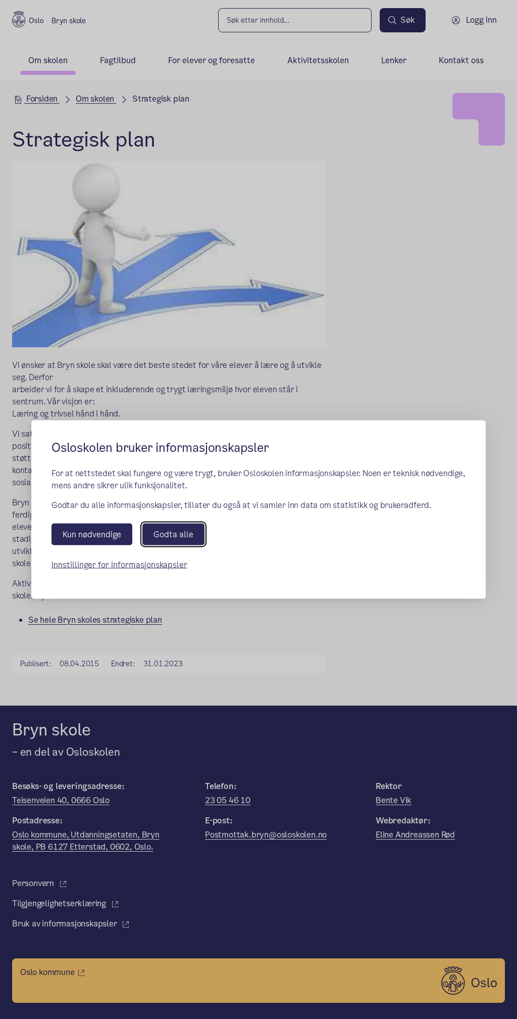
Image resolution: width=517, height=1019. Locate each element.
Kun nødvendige (92, 534)
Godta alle (173, 534)
